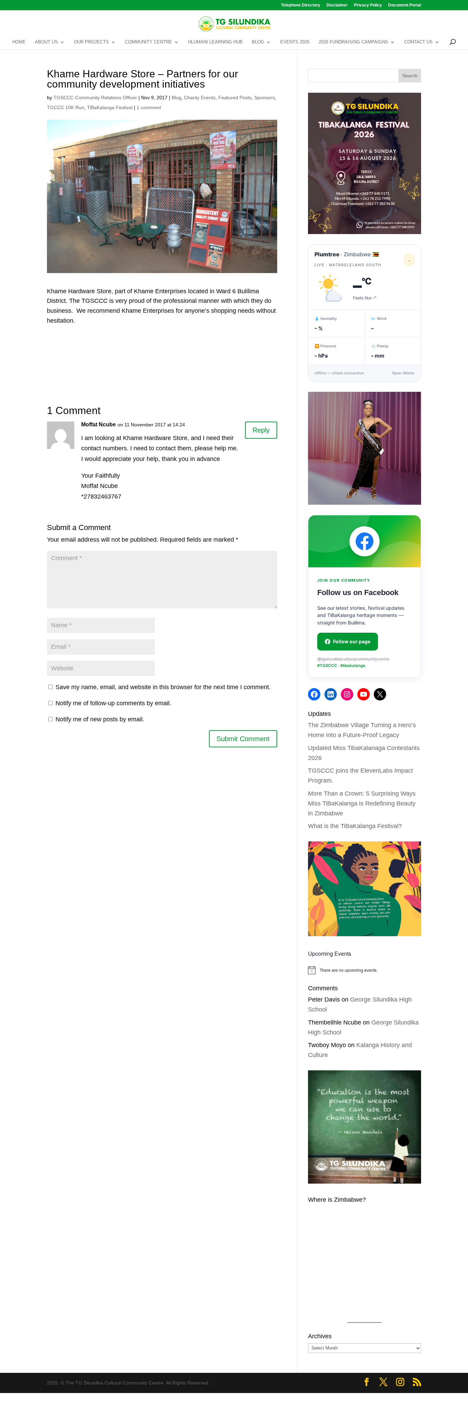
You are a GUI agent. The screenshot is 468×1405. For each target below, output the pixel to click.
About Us (46, 42)
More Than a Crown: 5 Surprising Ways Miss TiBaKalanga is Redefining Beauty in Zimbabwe (362, 803)
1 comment (149, 107)
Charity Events (199, 97)
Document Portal (404, 5)
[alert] (364, 970)
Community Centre (148, 42)
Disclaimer (337, 5)
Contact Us (418, 42)
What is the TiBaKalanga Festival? (355, 826)
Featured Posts (234, 97)
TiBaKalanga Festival (110, 107)
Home (19, 42)
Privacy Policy (368, 5)
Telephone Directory (300, 5)
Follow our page (351, 641)
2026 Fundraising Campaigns (353, 42)
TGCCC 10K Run (65, 107)
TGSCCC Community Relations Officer (95, 97)
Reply (261, 430)
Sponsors (264, 97)
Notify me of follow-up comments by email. (113, 703)
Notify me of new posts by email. (100, 719)
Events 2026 (294, 42)
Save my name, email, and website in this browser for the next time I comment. (163, 687)
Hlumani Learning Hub (215, 42)
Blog (258, 42)
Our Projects (91, 42)
